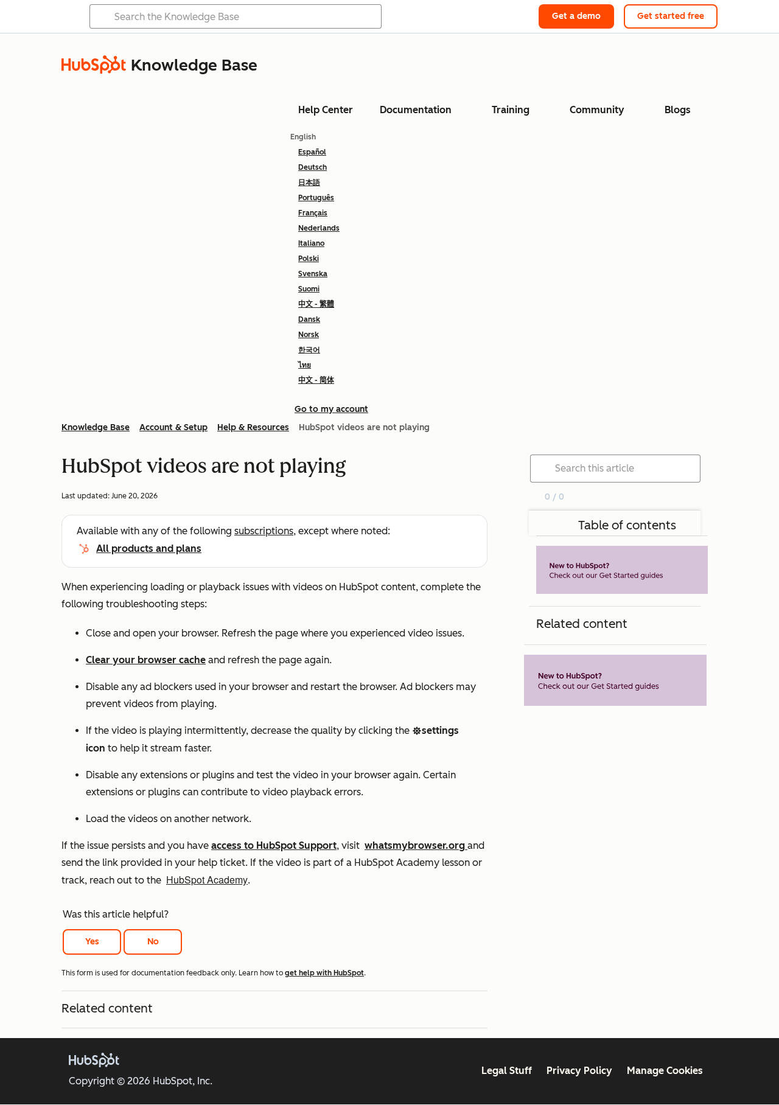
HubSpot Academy (207, 880)
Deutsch (312, 167)
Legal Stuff (506, 1070)
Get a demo (576, 16)
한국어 (309, 350)
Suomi (309, 289)
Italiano (311, 243)
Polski (308, 258)
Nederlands (319, 228)
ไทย (304, 365)
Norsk (308, 334)
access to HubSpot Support (274, 845)
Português (316, 197)
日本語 (309, 182)
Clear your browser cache (146, 660)
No (153, 941)
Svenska (312, 274)
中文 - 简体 (316, 380)
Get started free (670, 16)
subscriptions (263, 531)
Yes (92, 941)
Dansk (309, 319)
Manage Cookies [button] (665, 1070)
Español (312, 152)
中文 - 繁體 (316, 304)
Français (312, 213)
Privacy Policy (579, 1070)
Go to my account (331, 409)
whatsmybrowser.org (416, 845)
